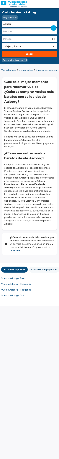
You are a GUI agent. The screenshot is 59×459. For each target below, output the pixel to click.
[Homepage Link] (14, 3)
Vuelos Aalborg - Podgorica (16, 289)
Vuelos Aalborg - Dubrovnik (16, 284)
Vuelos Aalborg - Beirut (13, 278)
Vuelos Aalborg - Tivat (13, 295)
